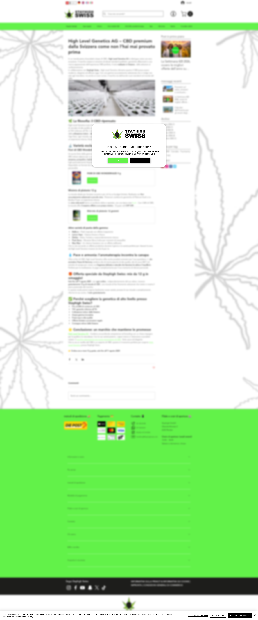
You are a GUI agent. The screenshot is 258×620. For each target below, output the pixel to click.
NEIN (140, 160)
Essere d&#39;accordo (239, 615)
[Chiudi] (254, 615)
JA (117, 160)
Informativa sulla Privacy (22, 616)
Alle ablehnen (218, 615)
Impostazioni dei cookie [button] (198, 615)
